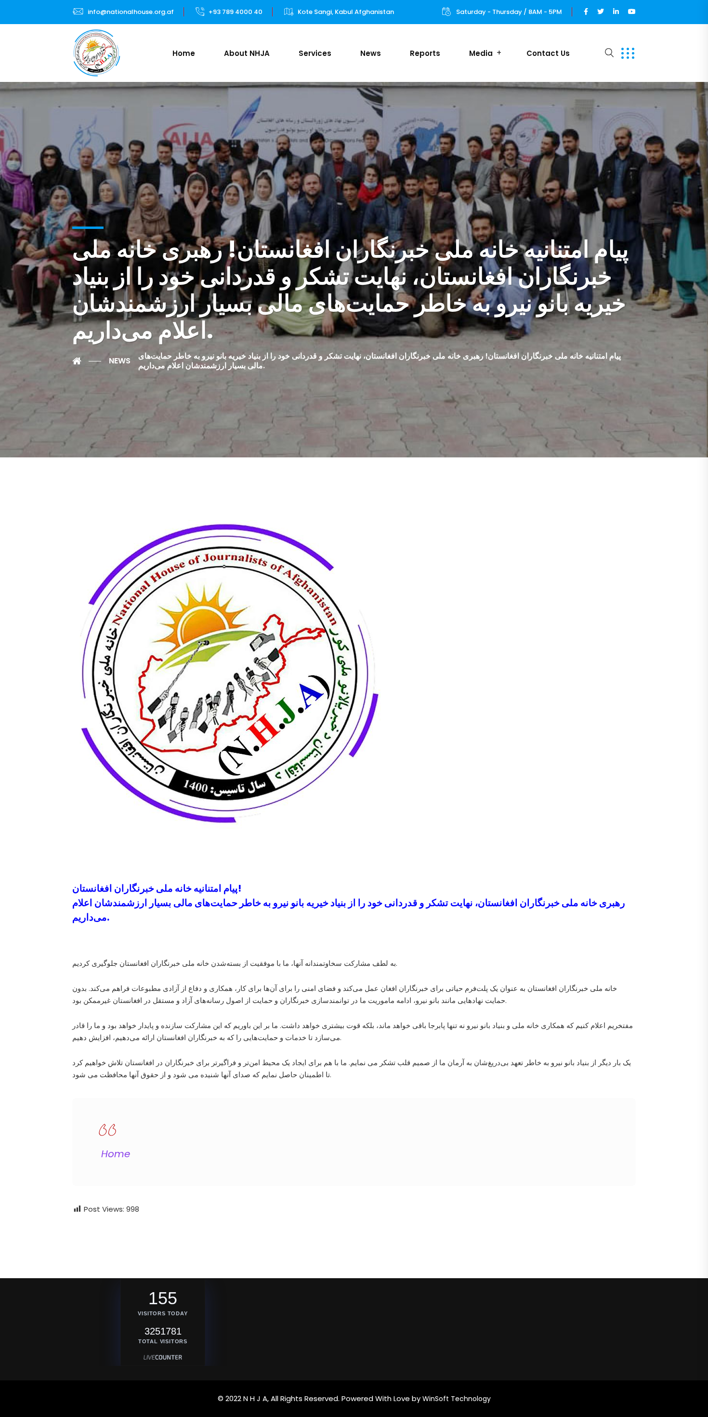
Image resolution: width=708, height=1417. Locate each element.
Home (183, 53)
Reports (425, 53)
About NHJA (247, 53)
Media (481, 53)
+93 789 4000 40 (235, 11)
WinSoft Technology (456, 1399)
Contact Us (548, 53)
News (370, 53)
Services (315, 53)
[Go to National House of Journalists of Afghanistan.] (86, 361)
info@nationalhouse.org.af (131, 11)
